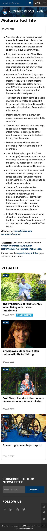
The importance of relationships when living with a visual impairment (22, 307)
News (5, 275)
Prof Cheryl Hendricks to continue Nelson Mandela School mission (23, 400)
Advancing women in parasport (22, 445)
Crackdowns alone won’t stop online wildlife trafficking (21, 352)
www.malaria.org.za (10, 234)
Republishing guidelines (23, 528)
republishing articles (27, 253)
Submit (35, 489)
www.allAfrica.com (23, 231)
